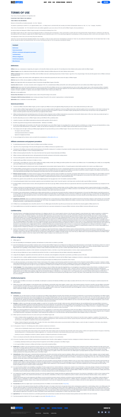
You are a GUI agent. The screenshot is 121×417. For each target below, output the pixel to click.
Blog (54, 2)
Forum (66, 408)
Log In (98, 2)
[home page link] (17, 2)
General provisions (17, 50)
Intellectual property (18, 59)
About (45, 2)
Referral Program (60, 2)
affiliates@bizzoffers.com (53, 137)
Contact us (69, 2)
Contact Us (107, 408)
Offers (49, 2)
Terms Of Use (38, 413)
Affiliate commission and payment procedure (24, 52)
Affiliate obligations (18, 56)
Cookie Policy (53, 413)
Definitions (15, 48)
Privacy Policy (66, 383)
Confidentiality (16, 54)
